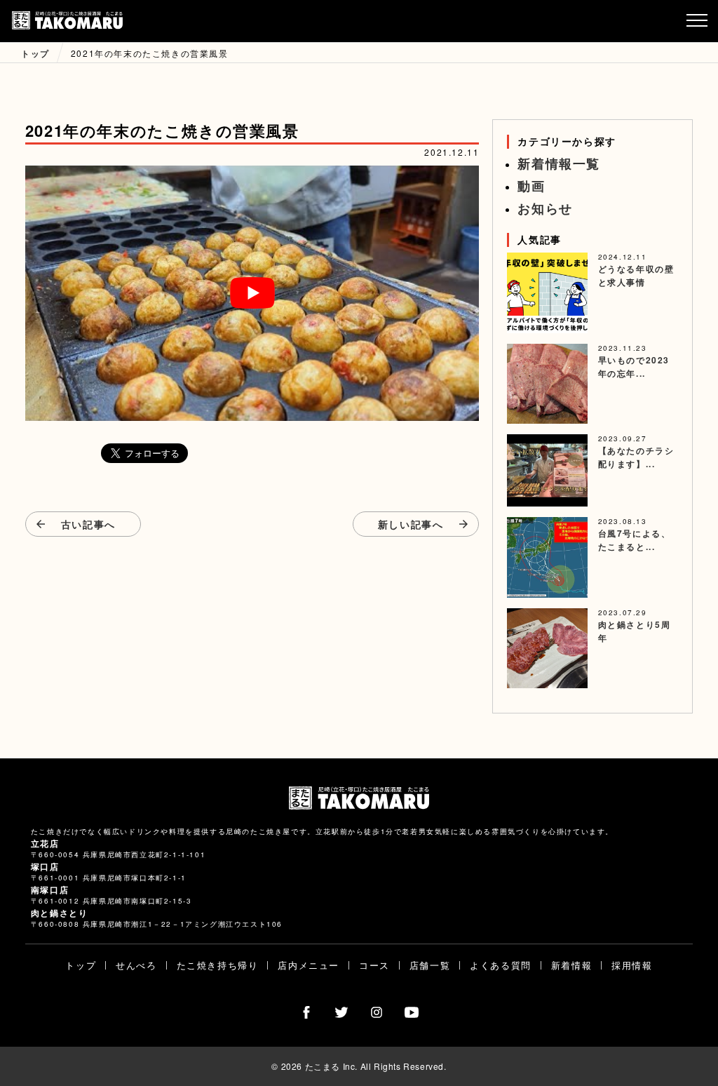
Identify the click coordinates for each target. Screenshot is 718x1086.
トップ (80, 965)
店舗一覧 (429, 965)
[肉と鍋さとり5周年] (547, 648)
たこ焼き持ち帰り (218, 965)
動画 (531, 186)
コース (374, 965)
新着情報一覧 (558, 163)
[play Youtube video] (252, 293)
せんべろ (136, 965)
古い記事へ (88, 524)
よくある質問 (500, 965)
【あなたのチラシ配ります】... (636, 457)
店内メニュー (308, 965)
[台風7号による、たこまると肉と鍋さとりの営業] (547, 557)
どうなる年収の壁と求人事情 (636, 275)
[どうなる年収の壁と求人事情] (547, 293)
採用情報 (631, 965)
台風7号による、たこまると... (634, 540)
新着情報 (571, 965)
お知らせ (544, 208)
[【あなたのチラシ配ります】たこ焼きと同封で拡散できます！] (547, 470)
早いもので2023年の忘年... (634, 367)
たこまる (67, 21)
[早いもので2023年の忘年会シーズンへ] (547, 384)
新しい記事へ (411, 524)
